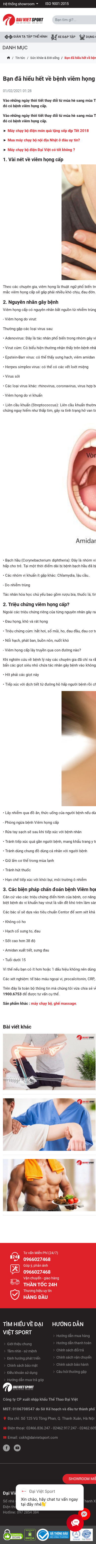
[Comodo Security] (13, 1534)
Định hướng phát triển (23, 1358)
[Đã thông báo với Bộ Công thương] (53, 1534)
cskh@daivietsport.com (38, 1437)
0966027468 (36, 1259)
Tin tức (20, 58)
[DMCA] (30, 1534)
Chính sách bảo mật (22, 1365)
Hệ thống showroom (19, 4)
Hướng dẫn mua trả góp (25, 1380)
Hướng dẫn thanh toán (73, 1343)
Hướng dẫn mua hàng (73, 1336)
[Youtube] (17, 1447)
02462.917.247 (65, 1428)
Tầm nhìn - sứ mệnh (21, 1351)
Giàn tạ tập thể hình (30, 36)
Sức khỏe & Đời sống (44, 58)
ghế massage (65, 1003)
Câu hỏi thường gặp (71, 1372)
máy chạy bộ (41, 1003)
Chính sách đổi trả (70, 1350)
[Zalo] (84, 1514)
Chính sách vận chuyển (74, 1357)
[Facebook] (6, 1447)
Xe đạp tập (66, 37)
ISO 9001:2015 (57, 3)
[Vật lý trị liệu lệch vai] (49, 1124)
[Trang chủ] (8, 57)
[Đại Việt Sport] (23, 19)
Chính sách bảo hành (72, 1364)
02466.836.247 (38, 1428)
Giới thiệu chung (19, 1344)
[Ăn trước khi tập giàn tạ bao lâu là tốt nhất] (49, 1185)
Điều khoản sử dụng (21, 1373)
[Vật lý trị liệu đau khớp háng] (49, 1062)
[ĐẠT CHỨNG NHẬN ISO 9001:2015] (81, 1534)
